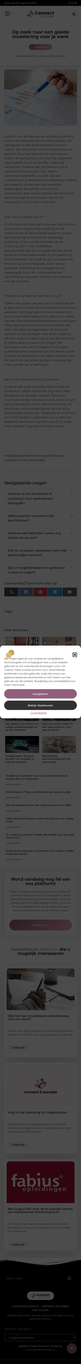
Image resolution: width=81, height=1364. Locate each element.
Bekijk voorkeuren (40, 705)
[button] (75, 655)
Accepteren (40, 694)
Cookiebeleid (38, 713)
